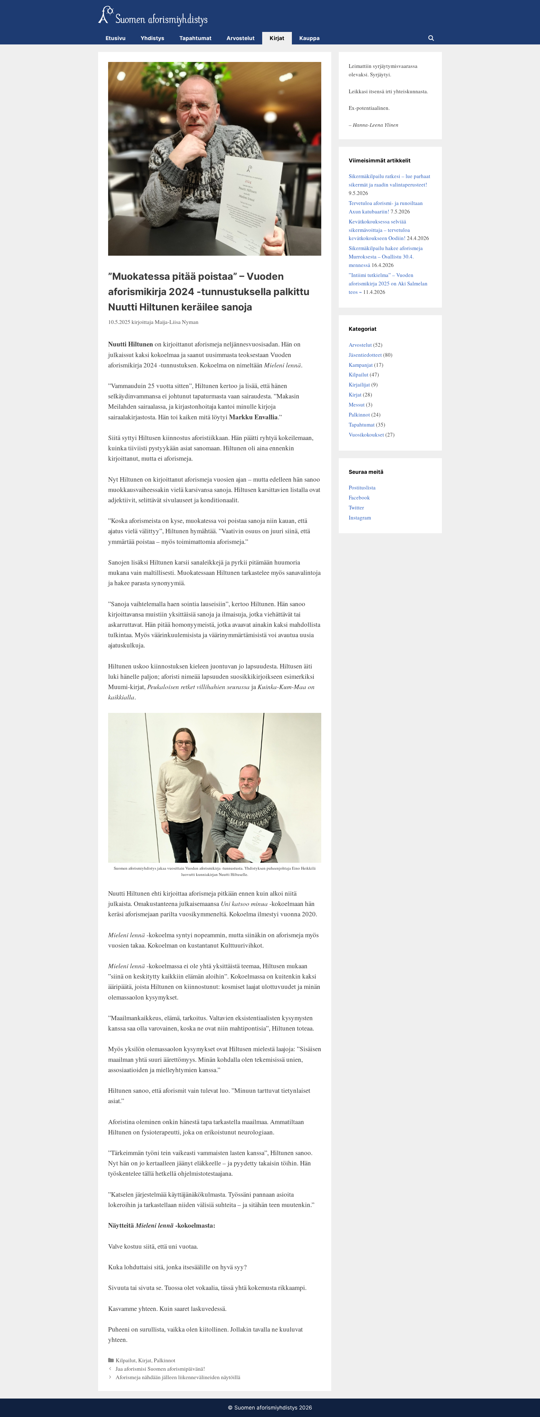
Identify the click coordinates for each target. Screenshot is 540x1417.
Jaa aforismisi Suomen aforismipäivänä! (160, 1368)
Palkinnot (164, 1360)
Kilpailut (126, 1360)
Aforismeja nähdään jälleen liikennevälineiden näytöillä (178, 1377)
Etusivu (116, 38)
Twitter (356, 507)
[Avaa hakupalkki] (431, 38)
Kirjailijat (359, 384)
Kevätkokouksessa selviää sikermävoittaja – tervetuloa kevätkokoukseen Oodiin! (379, 230)
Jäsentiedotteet (365, 354)
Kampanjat (361, 364)
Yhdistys (152, 38)
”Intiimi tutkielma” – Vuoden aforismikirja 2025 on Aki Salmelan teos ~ (388, 283)
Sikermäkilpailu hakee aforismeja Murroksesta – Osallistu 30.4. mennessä (386, 256)
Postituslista (362, 487)
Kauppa (309, 38)
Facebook (359, 497)
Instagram (360, 517)
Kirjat (277, 38)
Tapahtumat (195, 38)
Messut (357, 404)
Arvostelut (241, 38)
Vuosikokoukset (366, 434)
